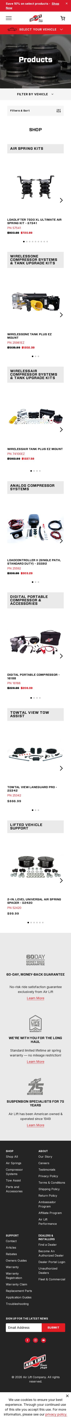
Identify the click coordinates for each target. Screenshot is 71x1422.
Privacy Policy (48, 1176)
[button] (24, 241)
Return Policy (47, 1195)
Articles (11, 1247)
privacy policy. (56, 1414)
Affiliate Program (50, 1213)
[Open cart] (62, 18)
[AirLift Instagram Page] (35, 1340)
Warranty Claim (16, 1284)
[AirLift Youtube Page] (43, 1340)
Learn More (35, 998)
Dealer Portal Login (51, 1262)
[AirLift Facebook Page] (27, 1340)
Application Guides (18, 1297)
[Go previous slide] (9, 200)
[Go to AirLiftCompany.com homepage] (35, 1361)
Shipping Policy (49, 1189)
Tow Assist (13, 1180)
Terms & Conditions (51, 1182)
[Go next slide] (61, 200)
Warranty (12, 1267)
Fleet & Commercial (51, 1279)
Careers (43, 1163)
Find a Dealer (47, 1244)
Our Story (45, 1156)
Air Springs (13, 1163)
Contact (11, 1241)
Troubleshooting (17, 1304)
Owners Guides (16, 1260)
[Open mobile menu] (9, 18)
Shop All (12, 1156)
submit (53, 1327)
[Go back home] (36, 18)
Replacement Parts (19, 1291)
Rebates (11, 1254)
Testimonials (46, 1169)
